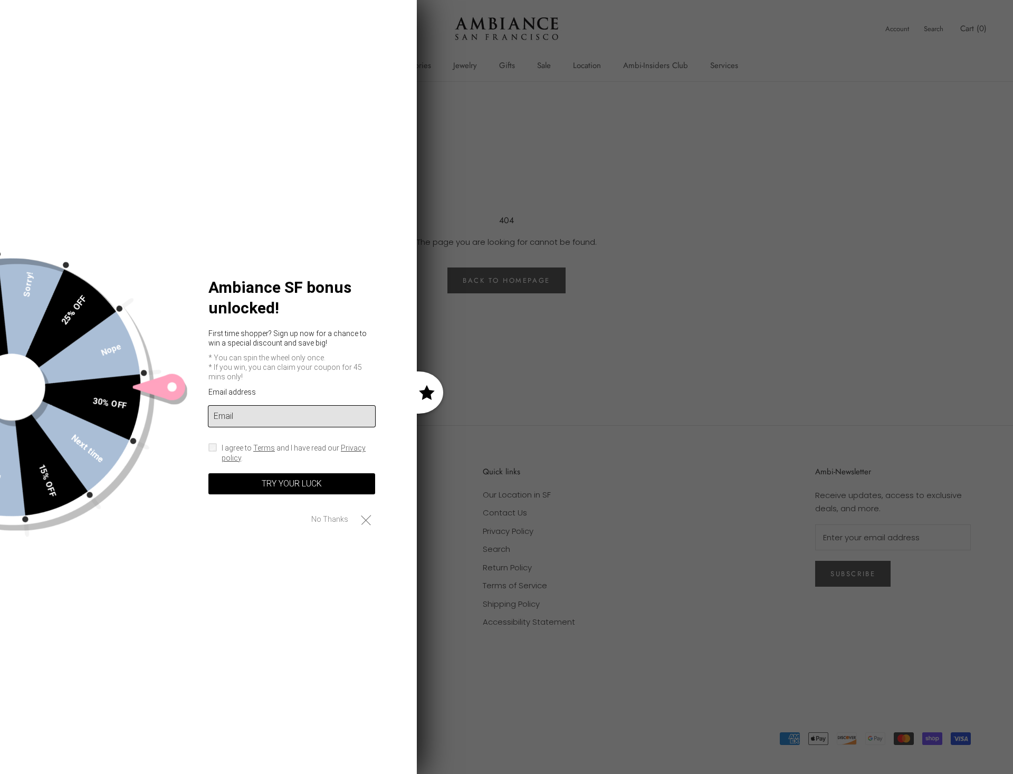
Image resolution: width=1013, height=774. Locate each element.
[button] (366, 519)
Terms (264, 448)
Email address (232, 392)
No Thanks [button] (329, 519)
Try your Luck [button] (292, 484)
